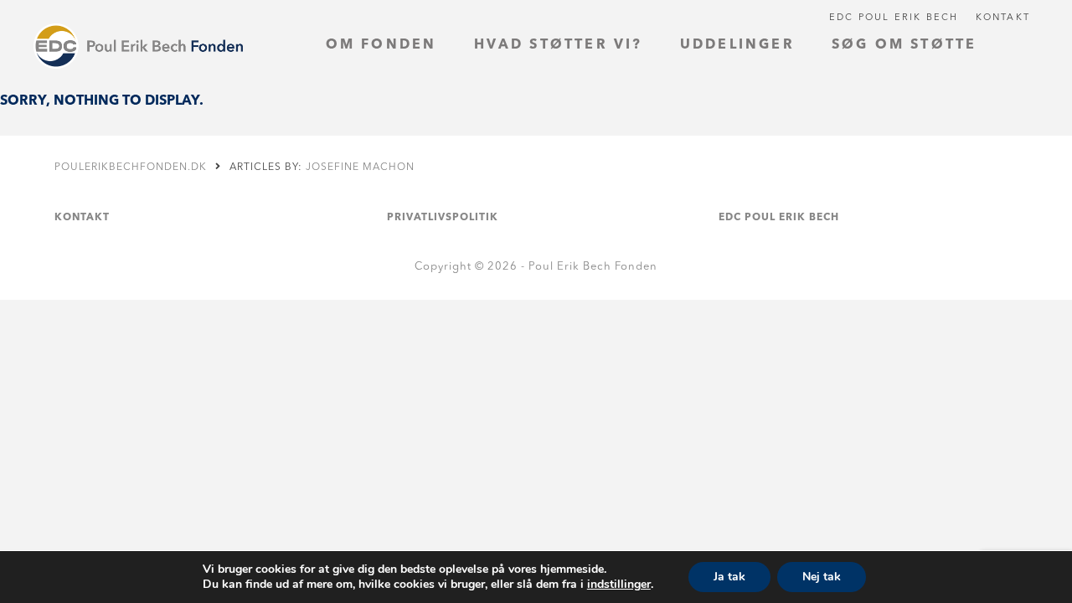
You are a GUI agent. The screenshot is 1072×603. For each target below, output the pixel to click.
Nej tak (821, 577)
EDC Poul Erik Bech (894, 18)
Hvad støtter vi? (558, 45)
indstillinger (619, 584)
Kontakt (1003, 18)
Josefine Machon (360, 167)
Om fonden (381, 45)
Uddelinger (737, 45)
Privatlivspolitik (442, 218)
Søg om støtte (904, 45)
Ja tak (729, 577)
